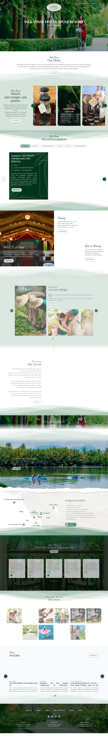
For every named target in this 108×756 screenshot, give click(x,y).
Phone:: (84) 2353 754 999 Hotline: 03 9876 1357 (54, 725)
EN (83, 3)
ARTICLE (71, 710)
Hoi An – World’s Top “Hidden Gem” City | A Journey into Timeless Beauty (54, 685)
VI (85, 3)
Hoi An (41, 681)
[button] (52, 48)
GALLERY (80, 710)
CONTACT (38, 710)
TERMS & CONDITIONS (59, 710)
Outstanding (12, 681)
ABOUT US (28, 710)
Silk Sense (18, 681)
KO (81, 3)
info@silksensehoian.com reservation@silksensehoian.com (84, 725)
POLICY (47, 710)
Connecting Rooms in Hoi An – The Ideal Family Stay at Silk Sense (23, 685)
